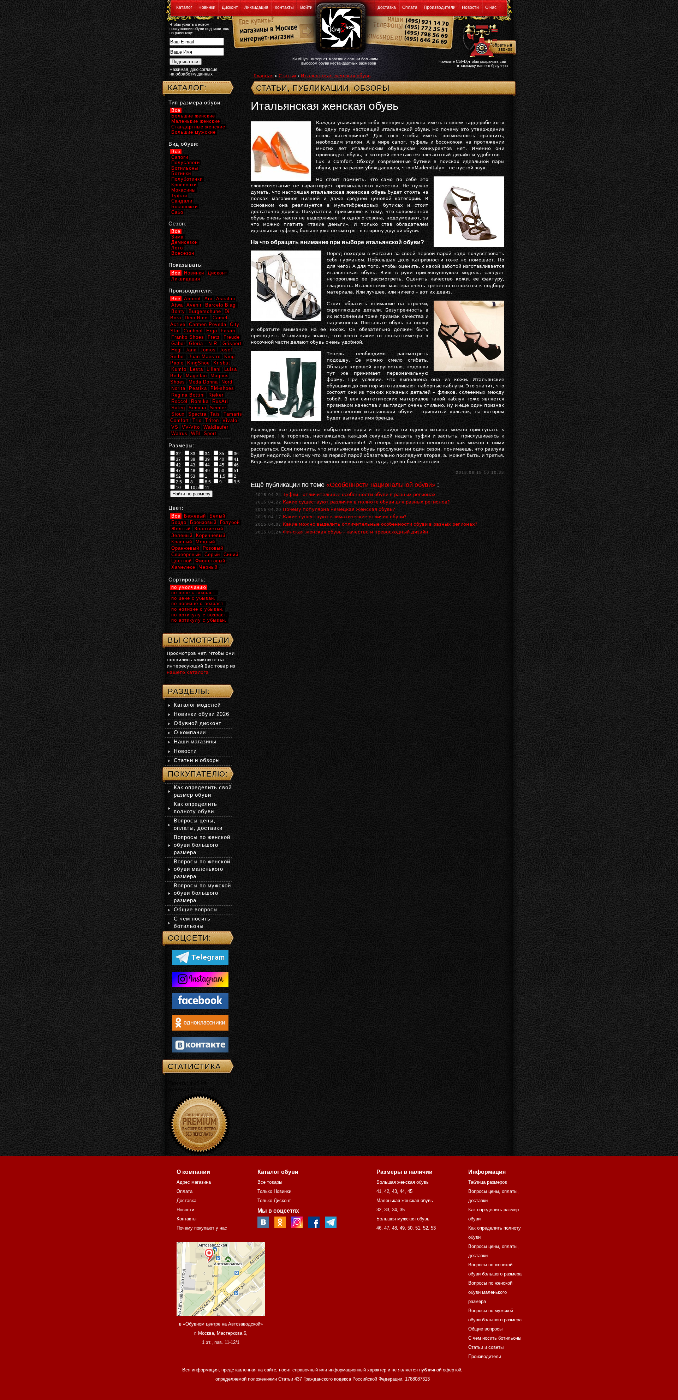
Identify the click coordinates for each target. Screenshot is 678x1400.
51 (236, 470)
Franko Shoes (187, 337)
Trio (197, 420)
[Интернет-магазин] (265, 39)
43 (192, 465)
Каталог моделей (197, 705)
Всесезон (182, 253)
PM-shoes (222, 388)
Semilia (197, 407)
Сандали (181, 201)
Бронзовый (203, 522)
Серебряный (186, 554)
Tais (215, 414)
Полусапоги (185, 162)
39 (207, 459)
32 (178, 453)
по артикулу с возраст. (199, 614)
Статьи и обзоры (197, 760)
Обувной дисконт (197, 723)
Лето (177, 248)
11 (206, 487)
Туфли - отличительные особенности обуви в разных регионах (359, 494)
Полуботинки (187, 179)
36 (236, 453)
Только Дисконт (274, 1200)
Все (175, 110)
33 (192, 453)
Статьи (287, 75)
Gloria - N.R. (204, 343)
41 (236, 459)
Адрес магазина (194, 1182)
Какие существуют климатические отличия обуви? (344, 516)
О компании (190, 732)
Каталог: (187, 87)
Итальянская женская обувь (336, 75)
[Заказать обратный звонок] (488, 39)
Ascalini (225, 298)
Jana (191, 349)
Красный (181, 541)
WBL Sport (203, 433)
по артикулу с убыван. (199, 620)
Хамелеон (183, 567)
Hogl (176, 349)
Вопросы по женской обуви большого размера (202, 844)
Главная (264, 75)
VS (174, 427)
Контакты (284, 7)
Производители (440, 7)
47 (178, 470)
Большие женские (193, 116)
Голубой (230, 522)
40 (221, 459)
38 (192, 459)
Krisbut (221, 363)
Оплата (409, 7)
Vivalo (229, 420)
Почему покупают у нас (202, 1228)
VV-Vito (191, 427)
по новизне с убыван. (197, 609)
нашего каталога (188, 672)
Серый (212, 554)
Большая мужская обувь (402, 1218)
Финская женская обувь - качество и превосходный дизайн (355, 532)
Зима (177, 237)
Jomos (208, 349)
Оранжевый (185, 548)
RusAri (220, 401)
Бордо (178, 522)
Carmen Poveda (207, 324)
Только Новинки (274, 1191)
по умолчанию (188, 587)
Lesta (196, 369)
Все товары (269, 1182)
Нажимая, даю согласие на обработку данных (194, 72)
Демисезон (184, 242)
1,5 (221, 476)
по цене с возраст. (194, 592)
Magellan (196, 375)
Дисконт (230, 7)
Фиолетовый (210, 560)
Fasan (228, 330)
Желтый (181, 528)
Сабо (177, 212)
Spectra (197, 414)
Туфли (179, 195)
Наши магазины (195, 741)
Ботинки (181, 173)
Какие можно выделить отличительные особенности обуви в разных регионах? (380, 524)
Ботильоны (184, 168)
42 (178, 465)
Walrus (179, 433)
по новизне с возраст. (198, 603)
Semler (218, 407)
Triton (212, 420)
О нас (490, 7)
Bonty (178, 311)
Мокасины (183, 190)
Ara (208, 298)
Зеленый (181, 535)
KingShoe (198, 363)
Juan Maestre (205, 356)
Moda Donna (203, 382)
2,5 (178, 481)
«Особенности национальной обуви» (380, 484)
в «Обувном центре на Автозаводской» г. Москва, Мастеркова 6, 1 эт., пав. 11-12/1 (221, 1333)
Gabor (178, 343)
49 (207, 470)
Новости (470, 7)
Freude (232, 337)
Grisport (232, 343)
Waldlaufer (215, 427)
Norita (178, 388)
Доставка (386, 7)
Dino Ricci (197, 317)
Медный (205, 541)
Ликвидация (256, 7)
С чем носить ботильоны (494, 1338)
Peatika (198, 388)
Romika (200, 401)
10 (178, 487)
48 (192, 470)
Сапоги (179, 157)
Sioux (178, 414)
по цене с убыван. (193, 598)
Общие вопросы (196, 909)
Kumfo (178, 369)
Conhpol (193, 330)
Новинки (206, 7)
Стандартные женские (198, 126)
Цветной (181, 560)
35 (221, 453)
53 (192, 476)
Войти (306, 7)
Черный (208, 567)
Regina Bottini (188, 395)
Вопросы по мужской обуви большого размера (202, 892)
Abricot (192, 298)
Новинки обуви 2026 (201, 714)
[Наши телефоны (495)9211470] (426, 33)
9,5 (236, 481)
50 (221, 470)
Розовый (213, 548)
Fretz (214, 337)
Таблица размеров (487, 1182)
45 (221, 465)
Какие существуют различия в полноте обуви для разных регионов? (366, 502)
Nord (226, 382)
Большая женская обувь (402, 1182)
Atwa (177, 305)
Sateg (178, 407)
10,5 (194, 487)
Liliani (214, 369)
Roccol (179, 401)
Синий (231, 554)
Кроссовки (184, 184)
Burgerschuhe (205, 311)
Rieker (216, 395)
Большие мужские (193, 132)
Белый (217, 516)
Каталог (184, 7)
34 (207, 453)
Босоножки (184, 206)
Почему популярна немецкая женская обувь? (339, 509)
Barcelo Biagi (221, 305)
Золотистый (208, 528)
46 (236, 465)
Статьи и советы (486, 1347)
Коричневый (210, 535)
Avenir (194, 305)
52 (178, 476)
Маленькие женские (195, 121)
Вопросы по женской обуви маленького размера (202, 868)
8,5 (207, 481)
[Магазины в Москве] (265, 28)
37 (178, 459)
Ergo (211, 330)
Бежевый (195, 516)
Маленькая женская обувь (404, 1200)
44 (207, 465)
